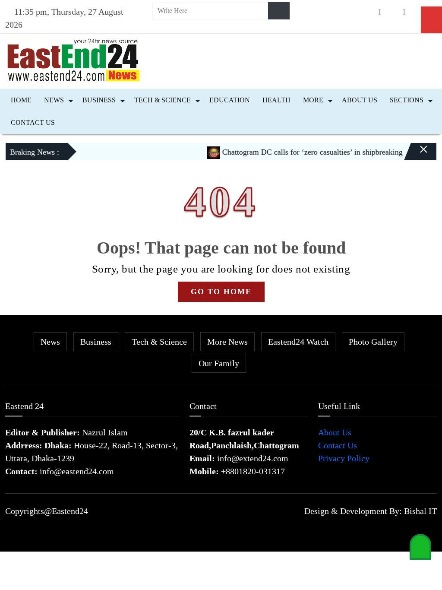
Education (229, 100)
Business (99, 100)
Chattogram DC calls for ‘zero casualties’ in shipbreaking (304, 152)
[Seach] (279, 10)
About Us (359, 100)
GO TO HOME (221, 291)
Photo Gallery (373, 341)
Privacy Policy (343, 458)
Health (276, 100)
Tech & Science (162, 100)
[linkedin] (416, 11)
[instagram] (392, 11)
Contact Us (33, 122)
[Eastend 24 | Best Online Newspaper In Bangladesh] (73, 59)
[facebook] (367, 11)
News (54, 100)
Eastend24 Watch (298, 341)
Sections (406, 100)
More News (227, 341)
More (313, 100)
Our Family (219, 363)
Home (21, 100)
